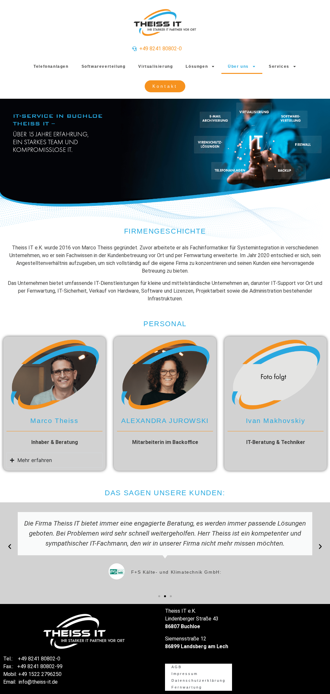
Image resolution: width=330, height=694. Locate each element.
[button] (9, 546)
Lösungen (197, 66)
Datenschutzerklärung (198, 680)
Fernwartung (186, 687)
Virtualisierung (155, 66)
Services (279, 66)
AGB (176, 667)
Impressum (184, 674)
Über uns (238, 66)
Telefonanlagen (51, 66)
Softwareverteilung (104, 66)
